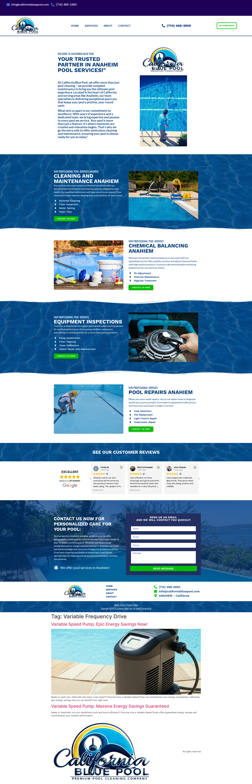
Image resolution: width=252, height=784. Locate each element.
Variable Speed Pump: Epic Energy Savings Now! (99, 624)
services (91, 25)
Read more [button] (98, 490)
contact (124, 25)
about (108, 25)
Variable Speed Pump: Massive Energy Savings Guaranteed (110, 706)
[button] (199, 479)
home (75, 25)
